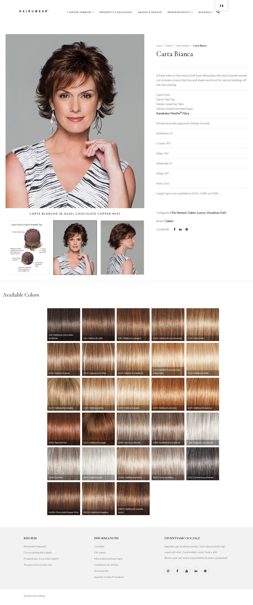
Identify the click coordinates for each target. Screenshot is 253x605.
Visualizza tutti (216, 212)
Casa (159, 45)
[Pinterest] (186, 229)
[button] (218, 12)
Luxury (201, 212)
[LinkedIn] (180, 229)
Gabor (169, 45)
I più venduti (182, 45)
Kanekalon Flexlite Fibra (172, 113)
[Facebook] (174, 229)
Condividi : (163, 229)
